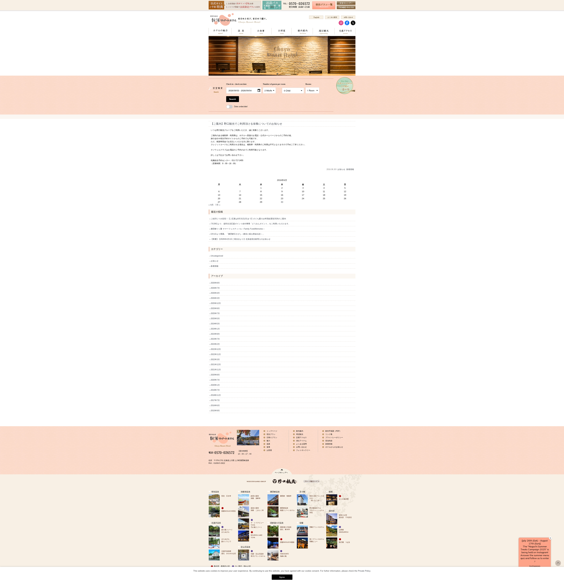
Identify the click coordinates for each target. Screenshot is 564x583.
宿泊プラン (271, 434)
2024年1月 (215, 329)
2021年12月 (216, 364)
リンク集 (328, 434)
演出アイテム (301, 441)
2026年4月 (215, 293)
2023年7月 (215, 339)
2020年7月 (215, 380)
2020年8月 (215, 375)
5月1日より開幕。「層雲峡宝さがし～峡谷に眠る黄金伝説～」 (237, 234)
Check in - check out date (236, 84)
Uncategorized (217, 256)
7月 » (217, 205)
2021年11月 (216, 370)
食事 (268, 447)
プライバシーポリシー (334, 437)
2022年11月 (216, 354)
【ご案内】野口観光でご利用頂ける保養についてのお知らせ (246, 123)
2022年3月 (215, 359)
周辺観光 (323, 31)
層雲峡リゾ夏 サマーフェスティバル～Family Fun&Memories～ (238, 229)
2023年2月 (215, 344)
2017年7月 (215, 400)
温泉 (241, 31)
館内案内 (302, 31)
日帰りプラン (272, 437)
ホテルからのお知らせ (334, 447)
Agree (282, 577)
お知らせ (341, 169)
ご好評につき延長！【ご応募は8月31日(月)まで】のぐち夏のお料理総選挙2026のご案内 (248, 219)
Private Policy (364, 571)
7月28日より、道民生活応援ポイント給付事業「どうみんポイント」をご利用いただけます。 (250, 224)
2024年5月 (215, 324)
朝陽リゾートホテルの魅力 (220, 31)
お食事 (261, 31)
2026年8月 (215, 283)
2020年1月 (215, 385)
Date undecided (240, 106)
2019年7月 (215, 390)
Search (232, 99)
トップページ (272, 431)
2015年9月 (215, 410)
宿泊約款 (328, 441)
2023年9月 (215, 334)
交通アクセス (344, 31)
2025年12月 (216, 303)
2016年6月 (215, 405)
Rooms (308, 84)
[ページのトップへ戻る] (558, 565)
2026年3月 (215, 298)
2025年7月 (215, 313)
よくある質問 (301, 444)
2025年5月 (215, 318)
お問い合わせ (301, 447)
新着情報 (350, 169)
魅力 (268, 441)
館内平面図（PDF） (333, 431)
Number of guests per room (272, 84)
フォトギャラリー (303, 450)
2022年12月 (216, 349)
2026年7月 (215, 288)
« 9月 (211, 205)
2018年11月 (216, 395)
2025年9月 (215, 308)
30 (282, 202)
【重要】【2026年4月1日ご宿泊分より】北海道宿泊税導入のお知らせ (240, 239)
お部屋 (281, 31)
